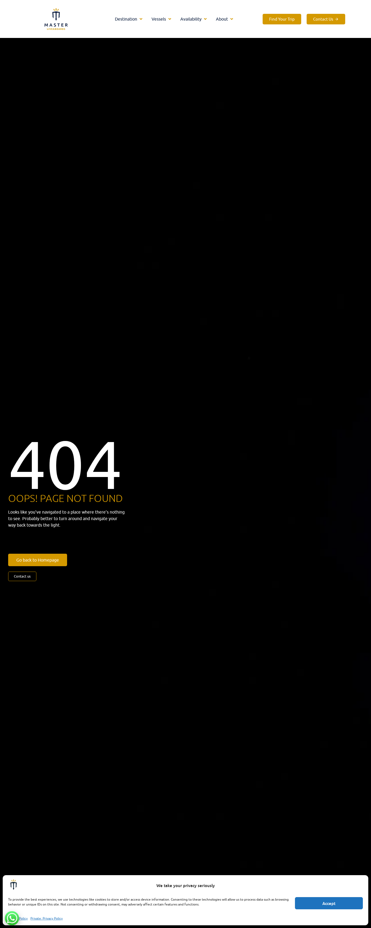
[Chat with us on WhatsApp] (12, 918)
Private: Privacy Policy (46, 918)
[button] (129, 19)
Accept (328, 903)
